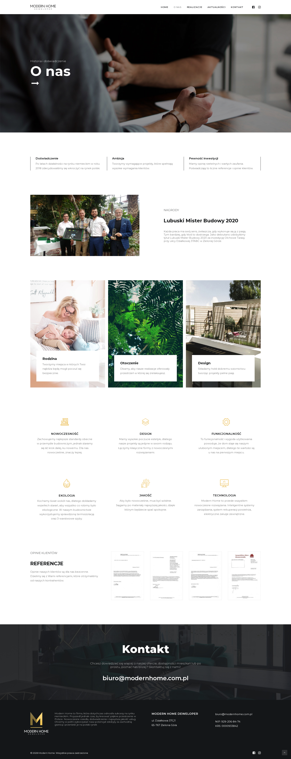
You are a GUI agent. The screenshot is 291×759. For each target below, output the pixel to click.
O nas (178, 7)
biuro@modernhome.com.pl (145, 678)
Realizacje (194, 7)
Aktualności (216, 7)
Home (164, 7)
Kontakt (237, 7)
